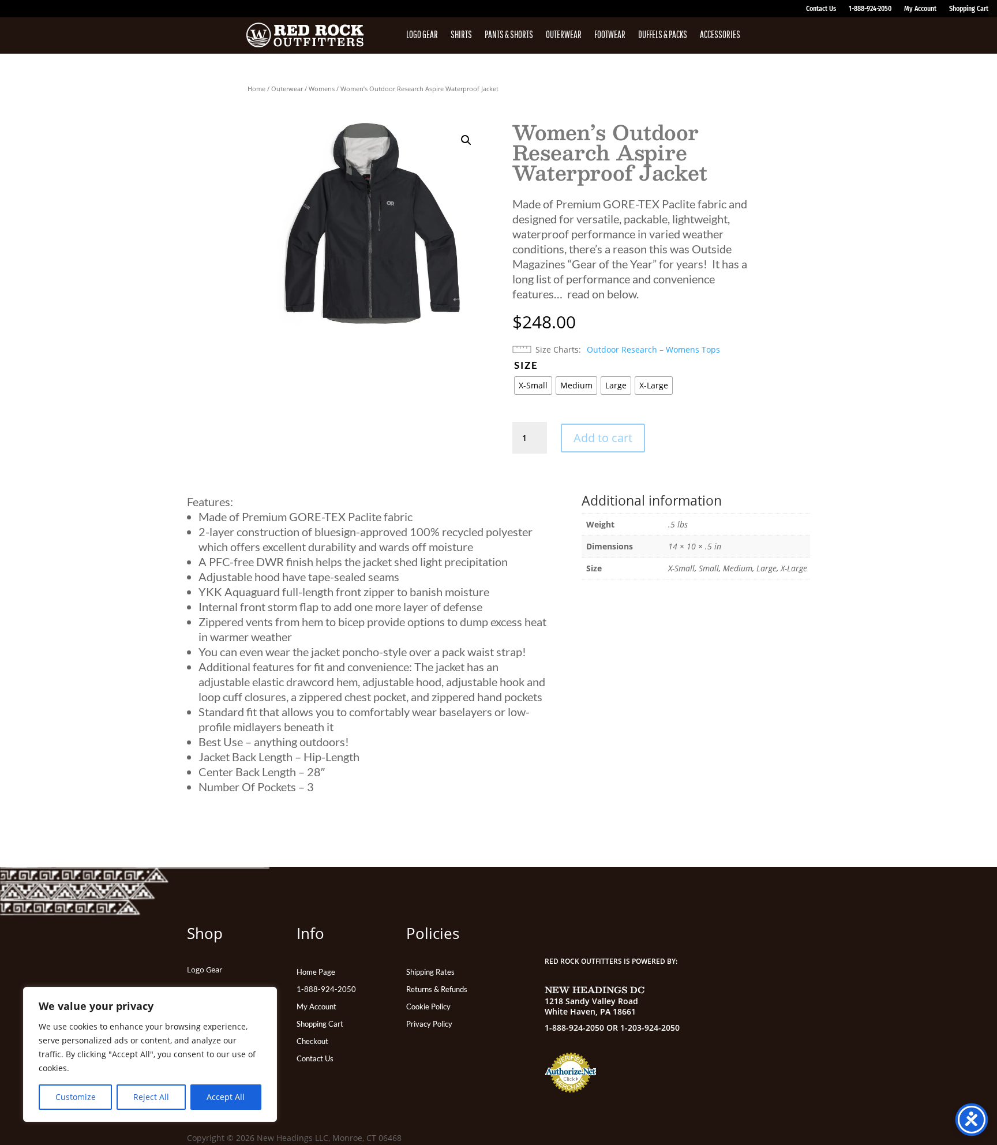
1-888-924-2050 (870, 9)
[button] (466, 140)
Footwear (609, 35)
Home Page (316, 972)
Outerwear (564, 35)
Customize (75, 1096)
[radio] (533, 385)
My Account (920, 9)
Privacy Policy (429, 1024)
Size (526, 365)
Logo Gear (422, 35)
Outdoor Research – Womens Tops (653, 349)
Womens (322, 88)
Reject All (151, 1096)
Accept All (226, 1096)
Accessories (720, 35)
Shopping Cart (968, 9)
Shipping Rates (430, 972)
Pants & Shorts (509, 35)
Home (256, 88)
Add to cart (603, 438)
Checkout (312, 1041)
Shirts (461, 35)
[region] (150, 1054)
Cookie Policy (428, 1006)
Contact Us (821, 9)
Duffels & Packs (662, 35)
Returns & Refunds (436, 989)
